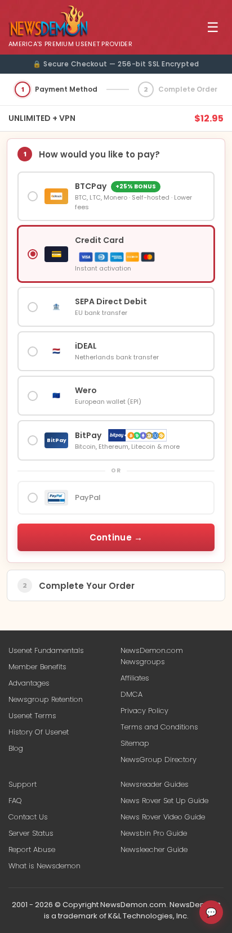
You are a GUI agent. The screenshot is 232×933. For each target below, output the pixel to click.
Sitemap (135, 743)
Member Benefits (37, 666)
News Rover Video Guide (163, 817)
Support (22, 784)
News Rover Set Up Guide (164, 800)
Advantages (29, 683)
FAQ (15, 800)
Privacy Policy (144, 710)
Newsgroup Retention (45, 699)
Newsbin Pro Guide (154, 833)
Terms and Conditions (159, 727)
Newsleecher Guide (154, 849)
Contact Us (28, 817)
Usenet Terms (32, 715)
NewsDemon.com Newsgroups (152, 656)
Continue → (116, 537)
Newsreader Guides (155, 784)
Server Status (30, 833)
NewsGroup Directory (159, 759)
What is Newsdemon (44, 865)
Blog (15, 748)
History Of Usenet (38, 732)
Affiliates (135, 678)
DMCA (131, 694)
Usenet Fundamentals (46, 650)
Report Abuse (31, 849)
